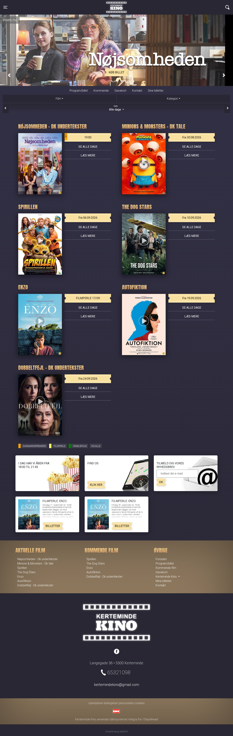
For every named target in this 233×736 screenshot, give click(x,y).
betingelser (111, 703)
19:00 (78, 136)
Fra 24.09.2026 (87, 378)
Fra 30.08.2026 (191, 137)
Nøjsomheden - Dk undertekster (37, 559)
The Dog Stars (26, 572)
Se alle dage (87, 146)
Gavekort (120, 90)
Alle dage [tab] (115, 108)
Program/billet (79, 90)
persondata (126, 703)
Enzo (20, 576)
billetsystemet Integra (123, 719)
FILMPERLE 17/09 (88, 298)
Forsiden (161, 559)
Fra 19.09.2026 (191, 298)
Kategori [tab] (172, 98)
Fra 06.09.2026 (87, 217)
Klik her (96, 485)
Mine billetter (164, 581)
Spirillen (22, 568)
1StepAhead (150, 719)
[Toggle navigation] (227, 7)
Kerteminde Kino (116, 4)
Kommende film (166, 568)
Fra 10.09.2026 (191, 217)
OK (161, 482)
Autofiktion (24, 581)
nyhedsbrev (95, 703)
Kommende (101, 90)
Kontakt (137, 90)
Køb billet (116, 72)
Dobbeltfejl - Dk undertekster (35, 585)
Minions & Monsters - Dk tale (35, 563)
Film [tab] (58, 98)
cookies (139, 703)
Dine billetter (155, 90)
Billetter (53, 526)
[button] (9, 75)
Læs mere (88, 155)
